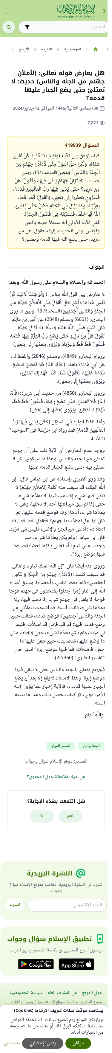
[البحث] (8, 27)
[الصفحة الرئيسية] (95, 49)
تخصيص (12, 1043)
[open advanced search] (27, 27)
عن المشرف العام (62, 993)
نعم (70, 816)
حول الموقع (92, 993)
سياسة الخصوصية (26, 993)
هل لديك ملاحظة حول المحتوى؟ (56, 777)
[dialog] (54, 1029)
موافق (78, 1043)
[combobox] (68, 27)
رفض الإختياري (42, 1043)
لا (41, 816)
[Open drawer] (6, 11)
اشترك (15, 905)
